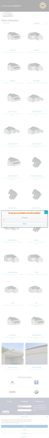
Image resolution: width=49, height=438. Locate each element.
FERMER (46, 212)
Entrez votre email (24, 217)
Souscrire (24, 223)
